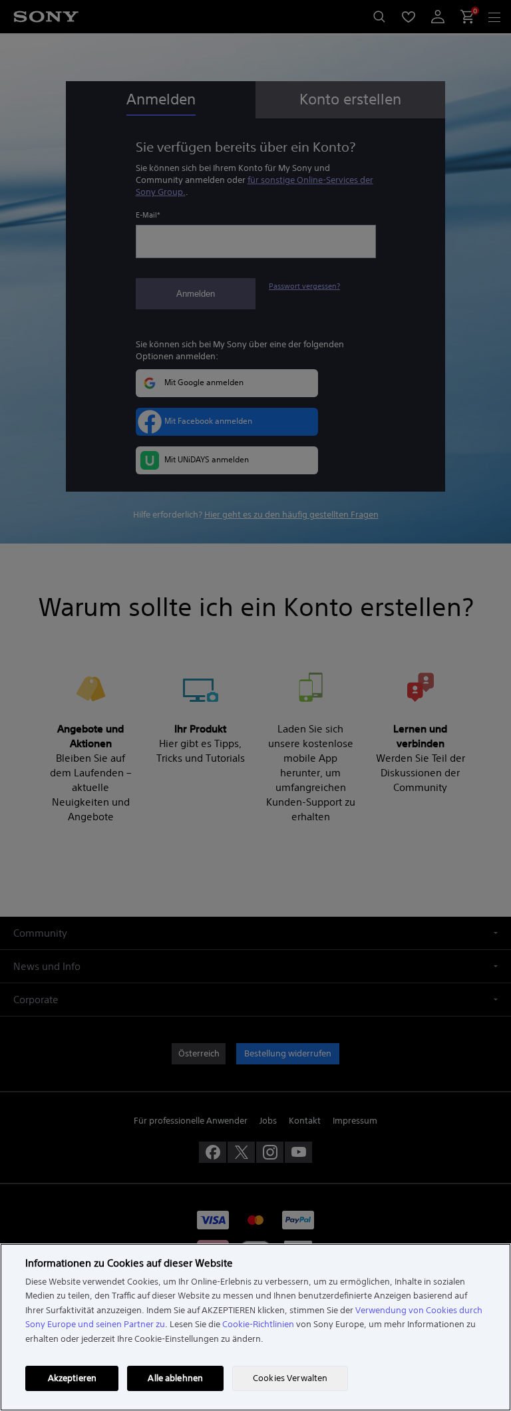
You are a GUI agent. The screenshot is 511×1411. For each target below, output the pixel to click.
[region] (255, 1327)
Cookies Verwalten (290, 1378)
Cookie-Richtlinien (258, 1324)
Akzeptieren (72, 1378)
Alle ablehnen (175, 1378)
